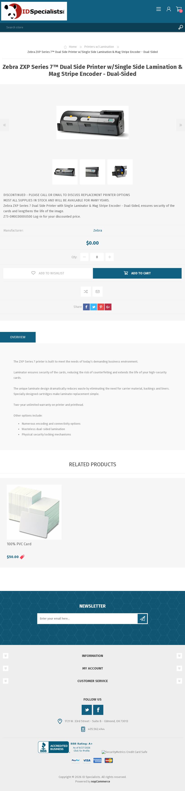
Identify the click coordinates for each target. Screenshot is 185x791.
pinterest (100, 307)
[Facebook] (98, 710)
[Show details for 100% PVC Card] (34, 512)
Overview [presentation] (17, 337)
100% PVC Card (19, 544)
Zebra (97, 230)
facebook (86, 307)
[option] (65, 172)
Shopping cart (179, 9)
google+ (108, 307)
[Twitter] (87, 710)
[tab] (18, 337)
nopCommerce (100, 781)
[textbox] (88, 27)
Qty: (74, 257)
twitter (93, 307)
